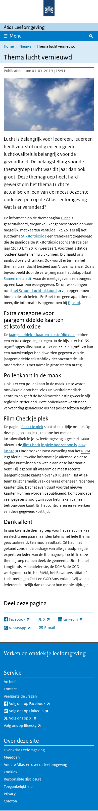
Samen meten (17, 278)
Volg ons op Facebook (40, 703)
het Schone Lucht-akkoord (37, 290)
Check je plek (32, 426)
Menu (16, 36)
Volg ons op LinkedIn (39, 710)
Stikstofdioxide (33, 236)
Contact (10, 688)
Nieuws (25, 46)
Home (9, 46)
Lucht (65, 218)
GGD (75, 566)
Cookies (10, 771)
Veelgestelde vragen (20, 696)
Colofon (10, 801)
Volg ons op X (34, 717)
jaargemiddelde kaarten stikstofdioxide (42, 334)
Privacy (10, 793)
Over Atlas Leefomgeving (24, 749)
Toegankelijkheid (18, 786)
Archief (10, 681)
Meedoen (12, 757)
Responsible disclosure (22, 779)
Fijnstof (74, 302)
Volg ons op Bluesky (33, 725)
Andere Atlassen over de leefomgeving (35, 764)
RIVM (85, 450)
